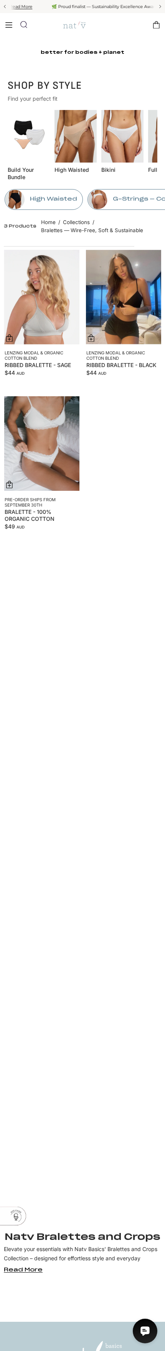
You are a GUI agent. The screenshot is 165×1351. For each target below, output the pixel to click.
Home (48, 222)
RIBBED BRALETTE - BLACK (121, 365)
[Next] (159, 6)
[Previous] (5, 6)
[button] (23, 24)
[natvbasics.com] (82, 24)
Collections (76, 222)
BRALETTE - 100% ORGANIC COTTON (29, 515)
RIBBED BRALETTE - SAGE (38, 365)
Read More (12, 6)
